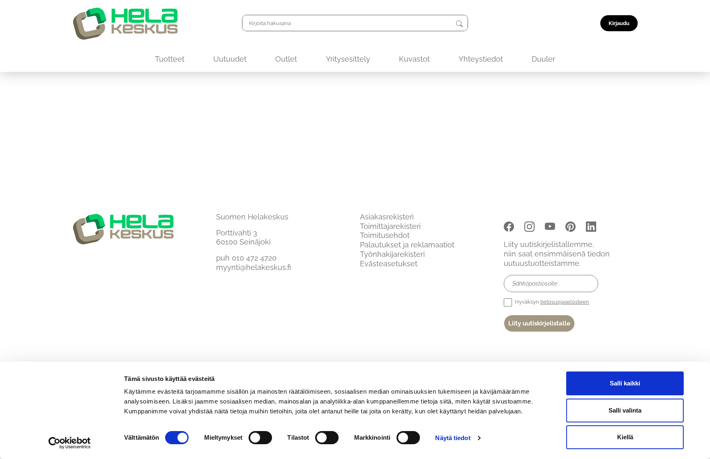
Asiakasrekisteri (387, 216)
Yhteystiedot (481, 59)
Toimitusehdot (385, 235)
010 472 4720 (254, 258)
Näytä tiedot (452, 437)
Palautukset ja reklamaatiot (407, 244)
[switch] (260, 437)
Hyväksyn (551, 302)
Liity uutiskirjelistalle (539, 323)
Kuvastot (414, 59)
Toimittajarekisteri (390, 226)
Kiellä (625, 437)
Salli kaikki (625, 383)
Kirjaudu (619, 23)
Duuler (543, 59)
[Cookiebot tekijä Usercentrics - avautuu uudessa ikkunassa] (70, 443)
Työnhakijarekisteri (392, 254)
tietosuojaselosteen (564, 302)
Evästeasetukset (388, 263)
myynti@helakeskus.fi (253, 267)
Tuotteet (169, 59)
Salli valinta (625, 410)
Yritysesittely (348, 59)
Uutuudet (230, 59)
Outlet (286, 59)
